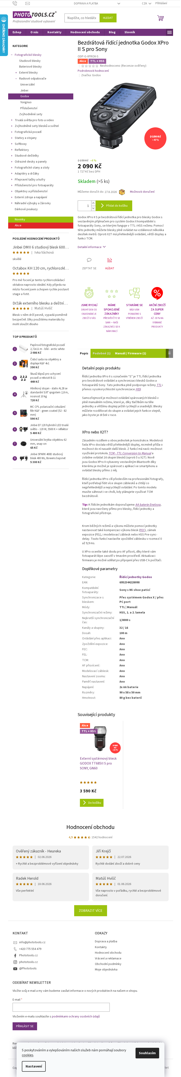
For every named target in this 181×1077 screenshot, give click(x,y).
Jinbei (24, 90)
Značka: (91, 75)
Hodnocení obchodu (90, 827)
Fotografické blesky (28, 55)
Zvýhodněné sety (30, 114)
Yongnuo (26, 102)
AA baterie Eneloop (147, 505)
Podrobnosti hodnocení (93, 71)
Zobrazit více (90, 910)
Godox (24, 96)
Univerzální (27, 84)
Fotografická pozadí (28, 132)
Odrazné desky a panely (31, 161)
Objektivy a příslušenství (31, 191)
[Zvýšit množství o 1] (93, 203)
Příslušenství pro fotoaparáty (34, 185)
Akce (18, 225)
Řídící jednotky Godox (135, 577)
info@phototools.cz (32, 942)
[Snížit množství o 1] (93, 208)
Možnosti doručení (142, 192)
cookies (27, 1055)
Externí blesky (28, 72)
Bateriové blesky (30, 66)
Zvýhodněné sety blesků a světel (37, 126)
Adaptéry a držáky (27, 173)
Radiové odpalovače (32, 78)
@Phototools (28, 968)
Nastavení (34, 1066)
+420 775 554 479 (30, 949)
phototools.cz (28, 962)
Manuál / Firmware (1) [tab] (130, 353)
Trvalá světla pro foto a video (34, 120)
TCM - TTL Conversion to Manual (130, 453)
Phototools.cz (28, 955)
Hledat (108, 18)
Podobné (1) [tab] (102, 353)
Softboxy (21, 144)
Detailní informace (90, 247)
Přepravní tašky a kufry (30, 179)
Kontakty (101, 947)
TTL (159, 385)
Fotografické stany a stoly (32, 167)
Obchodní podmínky (108, 964)
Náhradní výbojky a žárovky (33, 203)
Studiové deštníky (27, 155)
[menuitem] (17, 32)
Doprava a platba (86, 4)
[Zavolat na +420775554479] (19, 3)
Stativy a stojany (26, 138)
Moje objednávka (106, 969)
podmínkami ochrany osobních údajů (76, 1016)
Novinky (20, 219)
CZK (145, 4)
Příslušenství (28, 108)
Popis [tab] (84, 353)
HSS (138, 389)
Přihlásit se (25, 1026)
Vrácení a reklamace (108, 958)
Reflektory (22, 150)
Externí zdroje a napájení (31, 197)
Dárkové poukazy (26, 209)
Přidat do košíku (117, 206)
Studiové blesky (30, 61)
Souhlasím (147, 1053)
